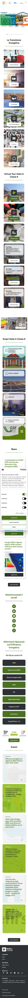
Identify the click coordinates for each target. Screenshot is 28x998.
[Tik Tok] (14, 630)
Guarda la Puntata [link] (14, 260)
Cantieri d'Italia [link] (14, 198)
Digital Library (5, 965)
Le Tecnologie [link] (14, 84)
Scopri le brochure (14, 740)
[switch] (24, 499)
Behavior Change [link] (14, 164)
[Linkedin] (14, 626)
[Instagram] (14, 616)
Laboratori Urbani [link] (14, 238)
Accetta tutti (14, 517)
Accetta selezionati (14, 522)
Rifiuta (14, 527)
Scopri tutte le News (14, 584)
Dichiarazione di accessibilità (8, 995)
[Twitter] (14, 611)
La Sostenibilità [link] (14, 104)
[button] (8, 34)
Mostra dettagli (20, 513)
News (3, 957)
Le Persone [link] (14, 144)
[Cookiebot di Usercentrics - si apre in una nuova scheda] (20, 470)
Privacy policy (5, 990)
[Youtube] (14, 621)
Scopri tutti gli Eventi (14, 940)
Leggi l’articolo (14, 533)
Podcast (4, 967)
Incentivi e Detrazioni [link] (14, 64)
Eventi (3, 959)
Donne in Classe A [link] (14, 218)
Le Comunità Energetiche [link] (14, 124)
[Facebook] (14, 606)
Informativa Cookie (6, 992)
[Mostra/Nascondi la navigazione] (26, 3)
